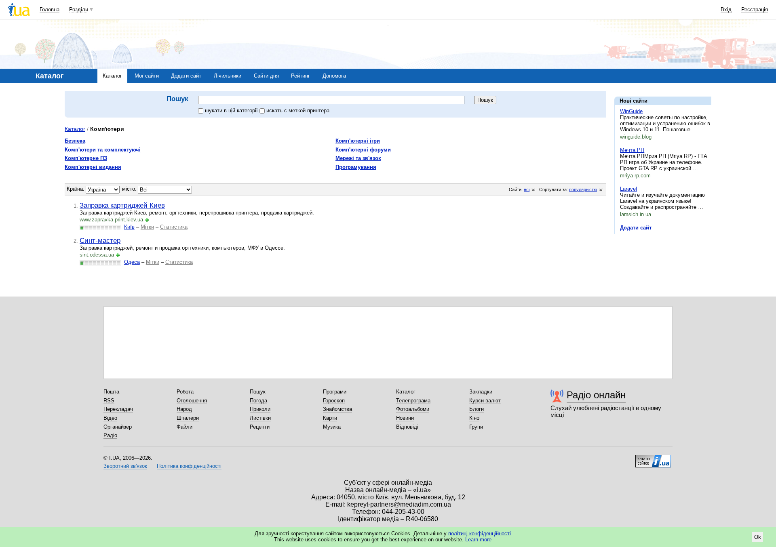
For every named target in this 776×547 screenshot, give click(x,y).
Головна (49, 9)
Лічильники (227, 76)
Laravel (628, 189)
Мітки (147, 227)
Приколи (260, 409)
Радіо (110, 435)
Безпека (75, 141)
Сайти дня (266, 76)
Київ (129, 227)
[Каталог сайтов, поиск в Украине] (653, 458)
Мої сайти (147, 76)
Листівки (260, 418)
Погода (258, 401)
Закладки (480, 392)
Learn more (478, 539)
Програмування (355, 167)
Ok (757, 537)
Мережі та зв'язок (358, 158)
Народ (184, 409)
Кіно (474, 418)
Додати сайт (186, 76)
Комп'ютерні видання (93, 167)
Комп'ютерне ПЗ (86, 158)
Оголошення (192, 401)
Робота (185, 392)
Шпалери (188, 418)
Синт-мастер (100, 240)
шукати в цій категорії (232, 110)
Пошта (111, 392)
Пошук (258, 392)
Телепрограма (413, 401)
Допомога (334, 76)
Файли (184, 427)
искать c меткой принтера (297, 110)
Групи (476, 427)
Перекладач (118, 409)
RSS (108, 401)
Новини (405, 418)
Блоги (476, 409)
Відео (110, 418)
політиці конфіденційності (479, 533)
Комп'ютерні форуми (363, 150)
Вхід (726, 9)
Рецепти (260, 427)
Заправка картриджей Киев (122, 205)
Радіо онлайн (596, 394)
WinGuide (631, 111)
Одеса (132, 262)
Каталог (112, 76)
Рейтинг (300, 76)
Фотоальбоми (412, 409)
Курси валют (485, 401)
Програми (334, 392)
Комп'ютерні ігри (357, 141)
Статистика (174, 227)
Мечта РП (632, 150)
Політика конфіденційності (189, 466)
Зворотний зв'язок (125, 466)
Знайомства (337, 409)
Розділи (78, 9)
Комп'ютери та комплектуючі (103, 150)
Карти (330, 418)
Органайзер (117, 427)
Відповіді (407, 427)
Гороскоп (334, 401)
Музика (332, 427)
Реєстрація (754, 9)
